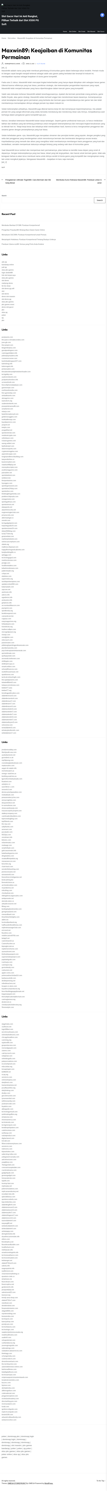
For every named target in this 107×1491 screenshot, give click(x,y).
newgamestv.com (8, 499)
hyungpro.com (7, 483)
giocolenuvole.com (9, 1096)
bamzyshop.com (8, 1321)
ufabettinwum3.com (9, 706)
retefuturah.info (7, 1250)
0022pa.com (6, 835)
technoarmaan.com (9, 1375)
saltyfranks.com (7, 827)
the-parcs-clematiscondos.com (13, 340)
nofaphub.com (7, 1056)
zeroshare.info (7, 837)
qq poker (27, 1448)
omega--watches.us (9, 773)
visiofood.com (7, 1303)
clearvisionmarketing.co (10, 1274)
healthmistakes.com (9, 565)
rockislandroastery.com (10, 1398)
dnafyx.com (6, 1093)
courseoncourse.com (9, 358)
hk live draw (6, 286)
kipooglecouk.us (8, 946)
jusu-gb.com (6, 342)
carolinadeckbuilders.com (11, 816)
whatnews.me (7, 1279)
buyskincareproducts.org (11, 989)
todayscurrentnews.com (10, 685)
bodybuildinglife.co (9, 552)
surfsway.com (7, 1133)
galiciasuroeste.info (9, 850)
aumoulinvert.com (8, 951)
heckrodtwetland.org (9, 922)
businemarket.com (8, 462)
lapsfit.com (6, 1181)
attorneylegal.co (7, 518)
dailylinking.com (8, 1090)
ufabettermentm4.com (10, 698)
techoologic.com (8, 1329)
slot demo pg (6, 299)
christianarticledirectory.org (12, 1005)
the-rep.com (6, 824)
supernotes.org (7, 579)
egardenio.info (7, 597)
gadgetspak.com (8, 1173)
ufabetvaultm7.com (9, 1212)
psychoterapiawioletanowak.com (14, 650)
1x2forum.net (6, 1027)
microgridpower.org (9, 632)
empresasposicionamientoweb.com (15, 1377)
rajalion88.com (7, 1042)
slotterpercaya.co (8, 664)
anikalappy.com (7, 1231)
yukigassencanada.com (10, 1157)
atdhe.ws (5, 920)
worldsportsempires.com (11, 581)
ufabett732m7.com (8, 1300)
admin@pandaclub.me (12, 63)
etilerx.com (6, 1239)
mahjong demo (7, 283)
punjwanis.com (7, 337)
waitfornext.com (7, 1271)
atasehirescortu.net (9, 510)
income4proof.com (8, 1064)
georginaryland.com (9, 912)
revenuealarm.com (8, 1404)
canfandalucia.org (8, 1343)
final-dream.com (8, 1282)
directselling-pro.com (9, 1401)
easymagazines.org (9, 621)
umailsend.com (7, 409)
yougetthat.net (7, 430)
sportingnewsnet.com (9, 486)
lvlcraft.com (6, 1141)
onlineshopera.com (9, 1080)
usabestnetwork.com (9, 403)
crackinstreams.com (9, 1170)
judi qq (4, 267)
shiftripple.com (7, 661)
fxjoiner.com (6, 1385)
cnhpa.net (5, 573)
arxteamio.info (7, 600)
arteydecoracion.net (9, 904)
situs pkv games (8, 270)
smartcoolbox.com (8, 666)
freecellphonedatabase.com (12, 385)
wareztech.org (7, 401)
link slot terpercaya (9, 275)
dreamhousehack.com (10, 1361)
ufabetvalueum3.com (9, 1210)
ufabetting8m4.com (9, 1205)
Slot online (72, 31)
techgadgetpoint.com (9, 523)
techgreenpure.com (9, 1125)
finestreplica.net (7, 1242)
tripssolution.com (8, 1151)
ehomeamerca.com (9, 1120)
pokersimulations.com (10, 1189)
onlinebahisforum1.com (10, 1035)
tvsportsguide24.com (9, 526)
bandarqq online (8, 265)
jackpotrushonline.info (10, 380)
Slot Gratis (81, 31)
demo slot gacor (7, 307)
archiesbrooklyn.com (9, 885)
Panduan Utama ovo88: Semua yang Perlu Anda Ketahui (23, 244)
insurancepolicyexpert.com (12, 811)
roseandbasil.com (8, 914)
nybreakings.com (8, 1348)
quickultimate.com (8, 653)
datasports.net (7, 507)
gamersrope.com (8, 388)
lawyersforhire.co (8, 459)
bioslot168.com (7, 1414)
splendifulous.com (8, 1197)
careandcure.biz (8, 616)
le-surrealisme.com (9, 805)
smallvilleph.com (8, 848)
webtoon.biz (6, 478)
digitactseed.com (8, 1138)
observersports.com (9, 449)
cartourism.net (7, 970)
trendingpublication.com (10, 693)
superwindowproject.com (11, 957)
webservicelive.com (9, 1420)
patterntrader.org (8, 571)
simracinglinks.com (9, 800)
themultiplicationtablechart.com (13, 997)
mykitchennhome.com (10, 949)
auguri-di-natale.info (9, 768)
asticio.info (6, 595)
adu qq (4, 262)
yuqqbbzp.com (7, 1162)
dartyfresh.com (7, 1082)
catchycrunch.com (8, 1053)
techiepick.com (7, 1319)
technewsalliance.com (10, 1255)
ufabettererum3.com (9, 696)
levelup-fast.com (8, 1183)
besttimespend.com (9, 613)
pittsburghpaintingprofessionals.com (15, 645)
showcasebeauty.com (10, 808)
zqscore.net (6, 589)
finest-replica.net (8, 1284)
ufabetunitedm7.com (9, 712)
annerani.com (7, 829)
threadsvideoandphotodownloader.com (16, 372)
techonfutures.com (8, 1327)
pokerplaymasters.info (10, 356)
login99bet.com (7, 1029)
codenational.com (8, 1393)
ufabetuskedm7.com (9, 714)
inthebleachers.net (8, 983)
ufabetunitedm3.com (9, 709)
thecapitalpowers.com (10, 680)
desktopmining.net (8, 981)
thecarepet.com (7, 345)
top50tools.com (7, 821)
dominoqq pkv (14, 1436)
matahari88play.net (9, 465)
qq (3, 318)
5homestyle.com (8, 1007)
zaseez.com (6, 1050)
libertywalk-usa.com (9, 752)
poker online (7, 1454)
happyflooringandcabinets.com (13, 550)
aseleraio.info (7, 592)
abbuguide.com (7, 1109)
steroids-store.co (8, 901)
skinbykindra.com (8, 1388)
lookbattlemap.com (9, 419)
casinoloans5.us (8, 941)
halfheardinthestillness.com (12, 925)
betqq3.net (6, 938)
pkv (3, 310)
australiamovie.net (8, 755)
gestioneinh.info (7, 1287)
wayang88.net (7, 1223)
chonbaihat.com (7, 893)
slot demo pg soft (8, 288)
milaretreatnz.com (8, 842)
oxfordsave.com (7, 438)
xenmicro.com (7, 1077)
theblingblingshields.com (11, 494)
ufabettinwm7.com (8, 704)
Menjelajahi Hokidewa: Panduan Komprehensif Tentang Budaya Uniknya (29, 239)
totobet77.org (6, 690)
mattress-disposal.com (10, 547)
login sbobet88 (7, 272)
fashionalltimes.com (9, 1369)
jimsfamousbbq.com (9, 750)
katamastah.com (8, 587)
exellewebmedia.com (9, 390)
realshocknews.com (9, 560)
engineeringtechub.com (10, 512)
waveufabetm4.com (9, 1220)
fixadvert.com (6, 781)
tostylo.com (6, 427)
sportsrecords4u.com (9, 1199)
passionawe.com (8, 643)
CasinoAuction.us (8, 943)
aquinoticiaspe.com (9, 454)
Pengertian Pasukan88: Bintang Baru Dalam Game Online (23, 230)
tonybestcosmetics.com (10, 1380)
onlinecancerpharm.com (11, 542)
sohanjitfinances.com (9, 669)
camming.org (6, 1040)
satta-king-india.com (9, 1154)
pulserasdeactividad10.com (12, 975)
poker (4, 315)
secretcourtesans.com (10, 1032)
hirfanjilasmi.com (8, 624)
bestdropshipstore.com (10, 1127)
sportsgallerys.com (9, 502)
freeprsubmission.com (10, 1308)
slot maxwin (16, 1445)
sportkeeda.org (7, 611)
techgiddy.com (7, 374)
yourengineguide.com (10, 1345)
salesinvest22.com (8, 1292)
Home (65, 31)
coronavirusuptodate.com (11, 1167)
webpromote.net (8, 898)
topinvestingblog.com (9, 819)
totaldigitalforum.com (9, 1372)
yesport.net (6, 425)
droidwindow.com (8, 1305)
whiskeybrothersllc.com (10, 730)
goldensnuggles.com (9, 417)
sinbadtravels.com (8, 395)
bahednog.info (7, 364)
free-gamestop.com (9, 393)
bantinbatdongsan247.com (11, 361)
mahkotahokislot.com (9, 539)
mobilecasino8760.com (10, 935)
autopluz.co (6, 784)
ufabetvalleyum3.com (9, 722)
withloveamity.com (8, 1101)
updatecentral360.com (10, 584)
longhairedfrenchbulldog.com (12, 457)
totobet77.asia (7, 688)
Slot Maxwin (91, 31)
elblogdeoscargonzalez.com (12, 896)
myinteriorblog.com (9, 1313)
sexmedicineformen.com (11, 658)
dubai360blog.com (8, 531)
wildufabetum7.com (9, 733)
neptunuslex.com (8, 765)
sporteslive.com (7, 491)
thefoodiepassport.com (10, 954)
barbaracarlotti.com (9, 978)
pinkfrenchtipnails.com (10, 496)
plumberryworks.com (9, 648)
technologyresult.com (9, 1112)
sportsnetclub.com (8, 433)
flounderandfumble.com (10, 1244)
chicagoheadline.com (10, 1037)
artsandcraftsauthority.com (11, 1417)
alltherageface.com (9, 1390)
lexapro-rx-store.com (9, 986)
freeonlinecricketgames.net (12, 877)
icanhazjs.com (7, 962)
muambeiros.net (8, 888)
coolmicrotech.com (9, 1359)
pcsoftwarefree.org (8, 1088)
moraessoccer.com (9, 861)
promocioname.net (8, 872)
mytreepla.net (7, 1186)
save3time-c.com (8, 787)
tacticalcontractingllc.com (11, 677)
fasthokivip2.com (8, 446)
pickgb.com (6, 563)
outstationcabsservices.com (12, 1351)
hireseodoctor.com (8, 1178)
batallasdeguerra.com (10, 853)
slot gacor (100, 31)
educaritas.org (7, 1066)
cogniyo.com (6, 619)
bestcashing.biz (7, 880)
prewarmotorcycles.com (10, 797)
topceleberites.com (9, 1202)
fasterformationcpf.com (10, 414)
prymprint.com (7, 608)
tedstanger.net (7, 1260)
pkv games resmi (8, 304)
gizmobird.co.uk (7, 757)
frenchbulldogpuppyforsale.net (13, 991)
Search (4, 196)
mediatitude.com (8, 795)
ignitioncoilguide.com (9, 1409)
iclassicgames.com (9, 441)
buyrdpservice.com (9, 422)
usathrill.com (6, 1337)
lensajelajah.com (8, 1069)
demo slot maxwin (8, 296)
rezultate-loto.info (8, 1194)
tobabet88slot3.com (9, 682)
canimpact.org (7, 965)
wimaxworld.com (8, 874)
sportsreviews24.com (9, 528)
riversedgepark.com (9, 1048)
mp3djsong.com (7, 760)
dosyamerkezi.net (8, 803)
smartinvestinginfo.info (10, 1252)
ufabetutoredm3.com (9, 717)
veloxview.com (7, 725)
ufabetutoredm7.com (9, 720)
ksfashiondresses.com (10, 568)
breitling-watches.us (9, 776)
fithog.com (5, 906)
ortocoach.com (7, 640)
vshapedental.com (8, 1340)
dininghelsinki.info (8, 1234)
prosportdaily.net (8, 1290)
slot (3, 167)
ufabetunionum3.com (9, 1207)
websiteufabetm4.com (10, 1226)
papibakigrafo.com (8, 959)
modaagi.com (7, 845)
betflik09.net (6, 1072)
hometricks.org (7, 627)
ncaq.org (5, 1074)
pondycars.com (7, 1324)
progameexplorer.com (10, 1396)
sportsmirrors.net (8, 504)
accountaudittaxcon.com (11, 605)
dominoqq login (27, 1436)
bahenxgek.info (7, 366)
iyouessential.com (8, 1098)
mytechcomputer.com (9, 1412)
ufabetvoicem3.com (9, 1218)
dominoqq (21, 1439)
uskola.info (6, 1266)
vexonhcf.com (7, 789)
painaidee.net (7, 473)
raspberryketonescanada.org (12, 1332)
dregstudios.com (8, 856)
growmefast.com (8, 536)
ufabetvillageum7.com (10, 1215)
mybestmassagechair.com (11, 927)
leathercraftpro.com (9, 629)
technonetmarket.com (10, 1258)
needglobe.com (7, 637)
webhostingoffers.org (9, 1114)
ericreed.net (6, 930)
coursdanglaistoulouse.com (12, 763)
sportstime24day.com (9, 488)
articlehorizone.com (9, 1159)
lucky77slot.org (7, 534)
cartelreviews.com (8, 1130)
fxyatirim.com (6, 1106)
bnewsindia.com (8, 1316)
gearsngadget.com (8, 1175)
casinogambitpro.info (9, 353)
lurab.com (5, 1406)
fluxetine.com (6, 933)
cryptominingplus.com (10, 451)
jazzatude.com (7, 832)
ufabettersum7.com (9, 701)
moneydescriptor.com (9, 467)
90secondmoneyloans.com (12, 1143)
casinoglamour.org (8, 999)
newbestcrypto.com (9, 435)
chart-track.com (7, 866)
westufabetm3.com (9, 728)
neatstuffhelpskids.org (10, 858)
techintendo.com (8, 1122)
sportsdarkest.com (8, 475)
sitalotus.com (6, 576)
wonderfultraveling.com (10, 869)
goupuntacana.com (9, 1045)
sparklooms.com (8, 674)
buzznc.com (6, 1382)
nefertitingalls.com (8, 1058)
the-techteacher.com (9, 1364)
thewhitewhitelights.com (10, 917)
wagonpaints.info (8, 1268)
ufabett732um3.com (9, 1263)
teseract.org (6, 1295)
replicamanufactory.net (10, 1191)
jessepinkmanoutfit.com (10, 406)
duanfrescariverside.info (10, 1236)
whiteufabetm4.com (9, 1228)
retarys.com (6, 411)
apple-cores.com (8, 973)
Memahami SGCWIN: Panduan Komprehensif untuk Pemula (24, 235)
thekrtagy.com (7, 1353)
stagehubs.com (7, 1024)
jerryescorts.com (8, 515)
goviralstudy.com (8, 967)
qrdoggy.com (6, 555)
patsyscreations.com (9, 1061)
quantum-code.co (8, 1276)
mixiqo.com (6, 635)
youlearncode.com (8, 1104)
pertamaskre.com (8, 369)
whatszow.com (7, 1117)
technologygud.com (9, 558)
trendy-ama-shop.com (10, 1297)
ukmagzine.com (7, 398)
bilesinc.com (6, 840)
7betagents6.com (8, 1165)
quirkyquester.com (8, 656)
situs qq (4, 312)
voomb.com (6, 520)
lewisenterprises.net (9, 1085)
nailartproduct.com (8, 1135)
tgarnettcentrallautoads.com (12, 779)
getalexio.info (7, 603)
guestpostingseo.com (9, 350)
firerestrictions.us (8, 882)
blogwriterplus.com (9, 348)
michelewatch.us (8, 771)
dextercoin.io (6, 1002)
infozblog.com (7, 890)
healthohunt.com (8, 1247)
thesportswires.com (9, 480)
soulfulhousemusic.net (10, 672)
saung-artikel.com (8, 443)
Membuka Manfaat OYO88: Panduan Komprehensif (21, 225)
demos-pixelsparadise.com (12, 792)
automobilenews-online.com (12, 1367)
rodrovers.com (7, 1149)
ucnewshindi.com (8, 382)
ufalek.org (5, 544)
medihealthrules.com (9, 1335)
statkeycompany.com (9, 813)
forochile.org (6, 864)
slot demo (5, 280)
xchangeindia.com (8, 1356)
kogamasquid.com (8, 994)
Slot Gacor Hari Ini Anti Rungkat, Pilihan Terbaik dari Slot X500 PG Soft (20, 20)
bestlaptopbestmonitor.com (12, 909)
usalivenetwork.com (9, 377)
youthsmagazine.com (9, 470)
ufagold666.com (8, 1311)
